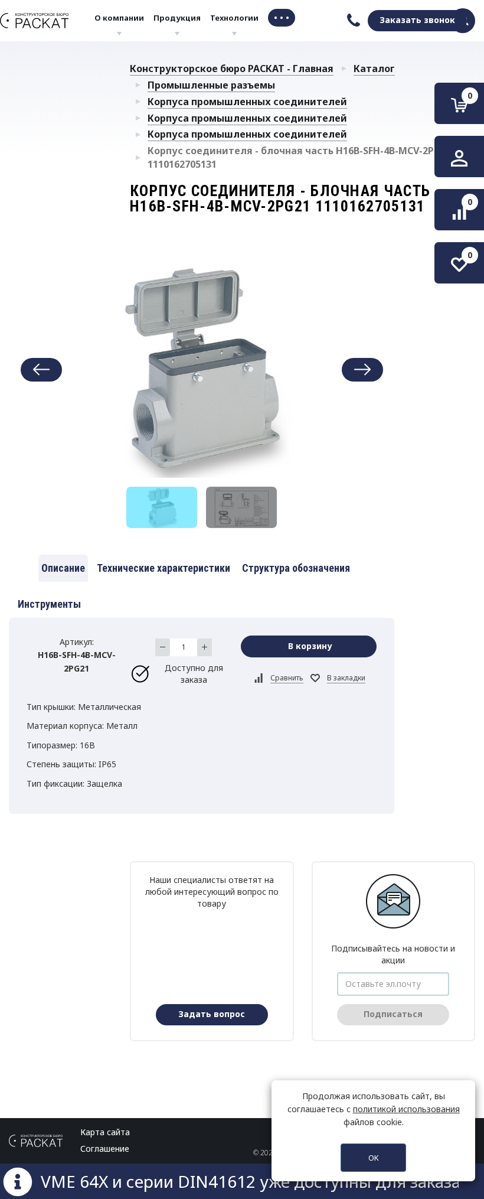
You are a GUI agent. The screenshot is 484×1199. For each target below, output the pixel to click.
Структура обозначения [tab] (296, 568)
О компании (119, 17)
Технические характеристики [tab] (163, 568)
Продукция (177, 17)
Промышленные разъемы (211, 85)
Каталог (374, 68)
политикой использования (406, 1109)
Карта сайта (105, 1132)
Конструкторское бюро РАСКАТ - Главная (231, 68)
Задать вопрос (211, 1013)
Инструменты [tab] (49, 604)
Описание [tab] (63, 568)
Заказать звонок (417, 19)
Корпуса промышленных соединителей (247, 101)
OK (373, 1157)
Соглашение (104, 1148)
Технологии (234, 17)
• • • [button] (281, 17)
